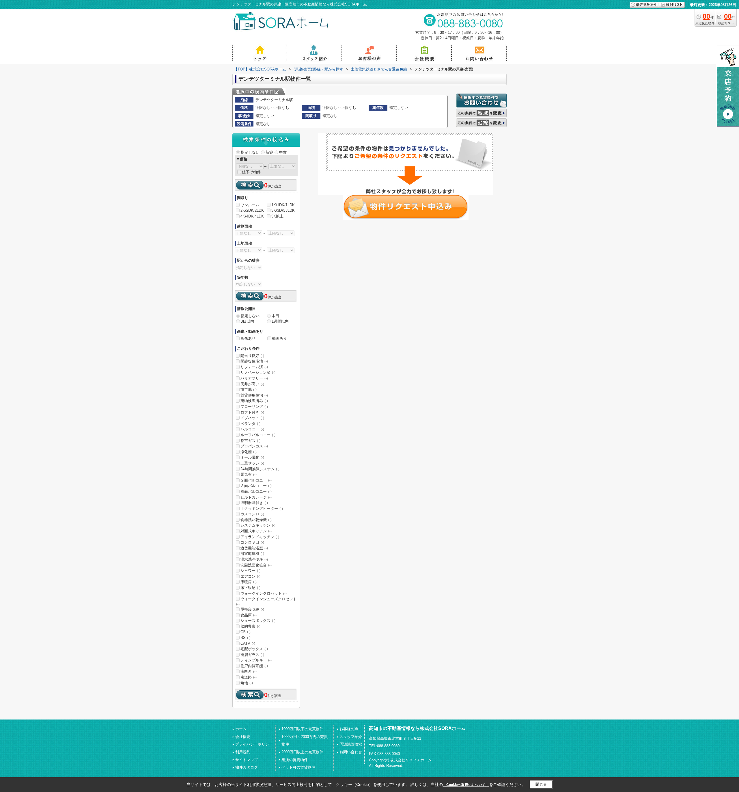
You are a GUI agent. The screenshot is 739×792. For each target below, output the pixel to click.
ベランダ (250, 423)
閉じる (541, 784)
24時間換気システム (259, 469)
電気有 (248, 474)
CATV (247, 643)
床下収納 (250, 587)
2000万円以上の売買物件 (302, 752)
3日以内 (247, 321)
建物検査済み (254, 401)
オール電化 (252, 457)
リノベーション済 (257, 372)
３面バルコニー (256, 486)
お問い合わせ (350, 752)
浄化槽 (248, 452)
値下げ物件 (251, 172)
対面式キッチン (256, 531)
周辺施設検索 (350, 744)
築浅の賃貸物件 (294, 760)
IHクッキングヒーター (261, 508)
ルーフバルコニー (257, 435)
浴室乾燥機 (252, 553)
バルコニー (252, 429)
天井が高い (252, 384)
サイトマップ (246, 760)
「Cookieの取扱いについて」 (466, 785)
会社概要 (242, 737)
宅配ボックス (254, 649)
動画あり (279, 338)
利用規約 (242, 752)
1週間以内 (280, 321)
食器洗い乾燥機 (256, 520)
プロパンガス (254, 446)
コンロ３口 (252, 542)
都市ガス (250, 440)
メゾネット (252, 418)
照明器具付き (254, 503)
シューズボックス (257, 620)
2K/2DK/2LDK (252, 210)
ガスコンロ (252, 514)
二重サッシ (252, 463)
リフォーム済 (254, 367)
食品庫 (248, 615)
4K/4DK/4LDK (252, 216)
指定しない (250, 152)
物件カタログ (246, 767)
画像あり (247, 338)
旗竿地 (248, 389)
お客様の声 (348, 729)
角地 (246, 683)
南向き (248, 671)
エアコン (250, 576)
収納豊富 (250, 626)
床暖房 (248, 582)
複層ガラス (252, 654)
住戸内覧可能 (254, 666)
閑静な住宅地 (254, 361)
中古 (283, 152)
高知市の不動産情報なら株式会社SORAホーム (417, 728)
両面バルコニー (256, 491)
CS (245, 632)
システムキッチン (257, 525)
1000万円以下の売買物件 (302, 729)
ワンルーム (249, 205)
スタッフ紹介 (350, 737)
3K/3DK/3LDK (283, 210)
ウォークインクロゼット (263, 593)
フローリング (254, 406)
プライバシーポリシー (254, 744)
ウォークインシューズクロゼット (266, 601)
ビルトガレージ (256, 497)
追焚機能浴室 (254, 548)
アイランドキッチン (259, 537)
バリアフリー (254, 378)
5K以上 (277, 216)
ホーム (241, 729)
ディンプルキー (256, 660)
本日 (275, 316)
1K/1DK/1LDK (283, 205)
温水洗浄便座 (254, 559)
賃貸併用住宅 (254, 395)
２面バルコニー (256, 480)
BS (245, 637)
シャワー (250, 570)
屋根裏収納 (252, 609)
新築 (269, 152)
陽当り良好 (252, 356)
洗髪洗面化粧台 (256, 565)
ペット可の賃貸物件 (298, 767)
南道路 (248, 677)
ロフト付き (252, 412)
